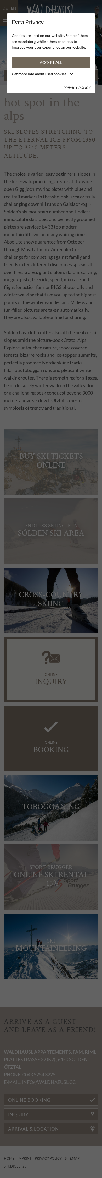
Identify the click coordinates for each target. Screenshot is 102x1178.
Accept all (51, 62)
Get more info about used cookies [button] (39, 74)
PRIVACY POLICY (76, 87)
